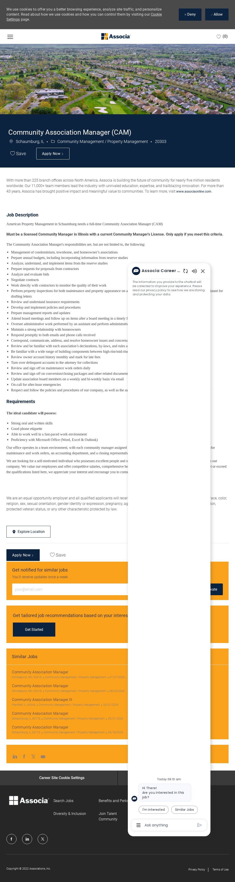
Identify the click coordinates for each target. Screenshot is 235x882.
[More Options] (138, 825)
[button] (52, 153)
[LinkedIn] (27, 839)
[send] (200, 825)
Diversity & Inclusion (69, 813)
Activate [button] (210, 589)
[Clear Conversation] (185, 271)
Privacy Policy (196, 869)
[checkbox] (18, 153)
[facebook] (11, 839)
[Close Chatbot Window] (203, 271)
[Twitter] (43, 839)
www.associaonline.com (193, 191)
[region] (169, 548)
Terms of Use (221, 869)
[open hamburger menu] (10, 36)
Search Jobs (63, 801)
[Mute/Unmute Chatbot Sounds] (194, 270)
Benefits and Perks (114, 801)
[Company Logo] (116, 36)
